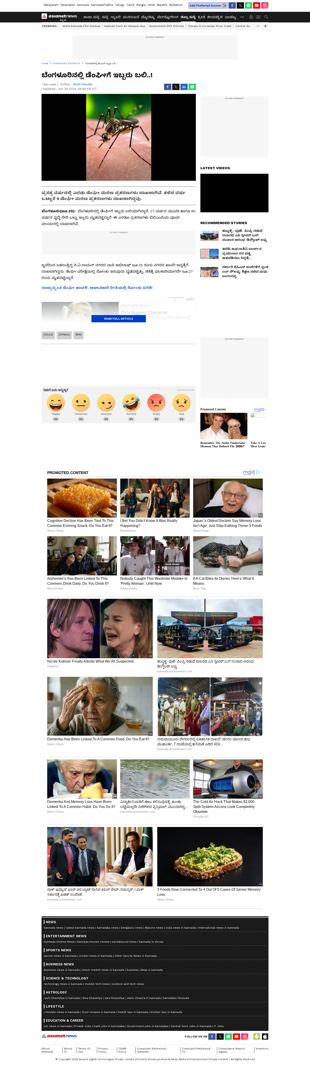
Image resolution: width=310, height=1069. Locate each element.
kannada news (53, 927)
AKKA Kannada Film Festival (81, 26)
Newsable (68, 5)
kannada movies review (93, 941)
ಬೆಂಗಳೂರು (64, 334)
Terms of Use (84, 1050)
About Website (47, 1050)
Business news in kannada (62, 969)
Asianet (59, 1036)
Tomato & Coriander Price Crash (209, 26)
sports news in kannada (60, 955)
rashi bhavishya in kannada (62, 998)
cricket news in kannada (95, 955)
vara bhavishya (114, 998)
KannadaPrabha (102, 5)
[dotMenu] (242, 16)
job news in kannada (58, 1026)
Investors (262, 1048)
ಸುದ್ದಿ (105, 17)
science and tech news (128, 984)
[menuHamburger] (258, 17)
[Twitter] (240, 5)
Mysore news (154, 927)
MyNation (176, 5)
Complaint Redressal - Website (152, 1050)
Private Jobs (82, 1026)
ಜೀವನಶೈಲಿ (215, 17)
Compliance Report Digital (232, 1050)
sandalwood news (124, 941)
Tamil (130, 5)
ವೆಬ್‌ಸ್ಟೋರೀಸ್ (167, 17)
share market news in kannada (103, 969)
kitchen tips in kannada (166, 1012)
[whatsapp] (248, 5)
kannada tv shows (151, 941)
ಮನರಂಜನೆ (131, 17)
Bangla (141, 5)
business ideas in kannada (145, 969)
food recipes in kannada (98, 1012)
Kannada (83, 5)
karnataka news (107, 927)
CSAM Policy (122, 1050)
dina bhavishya (92, 998)
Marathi (162, 5)
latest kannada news (80, 927)
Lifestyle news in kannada (61, 1012)
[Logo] (61, 17)
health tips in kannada (133, 1012)
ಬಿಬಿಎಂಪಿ (48, 334)
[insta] (264, 5)
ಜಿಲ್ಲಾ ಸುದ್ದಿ (188, 17)
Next (265, 26)
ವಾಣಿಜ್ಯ (230, 17)
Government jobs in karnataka (147, 1026)
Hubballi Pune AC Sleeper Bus (124, 26)
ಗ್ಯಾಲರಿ (116, 17)
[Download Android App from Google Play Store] (256, 1036)
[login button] (252, 17)
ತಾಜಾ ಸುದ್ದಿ (91, 17)
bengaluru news (132, 927)
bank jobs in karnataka (109, 1026)
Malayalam (51, 5)
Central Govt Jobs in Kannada (191, 1026)
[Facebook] (232, 5)
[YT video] (256, 5)
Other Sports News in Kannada (136, 955)
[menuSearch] (266, 17)
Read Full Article (118, 318)
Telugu (120, 5)
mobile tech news (97, 984)
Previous (258, 26)
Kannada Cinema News (59, 941)
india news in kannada (181, 927)
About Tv (68, 1050)
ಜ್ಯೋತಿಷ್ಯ (148, 17)
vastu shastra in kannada (144, 998)
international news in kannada (218, 927)
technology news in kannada (63, 984)
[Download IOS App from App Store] (264, 1036)
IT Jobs (219, 1026)
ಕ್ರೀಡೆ (201, 17)
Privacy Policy (103, 1050)
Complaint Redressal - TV (197, 1050)
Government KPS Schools (166, 26)
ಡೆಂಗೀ (78, 334)
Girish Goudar (82, 84)
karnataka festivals (176, 998)
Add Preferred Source (205, 5)
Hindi (151, 5)
